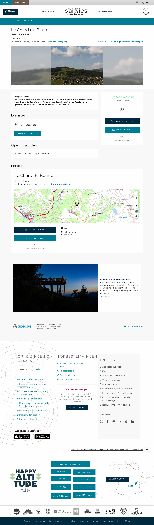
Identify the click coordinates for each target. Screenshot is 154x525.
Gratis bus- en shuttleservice (117, 375)
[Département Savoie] (48, 511)
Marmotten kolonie (70, 379)
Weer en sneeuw (111, 380)
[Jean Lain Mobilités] (136, 511)
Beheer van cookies (111, 521)
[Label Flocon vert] (76, 511)
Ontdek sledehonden (30, 398)
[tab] (24, 369)
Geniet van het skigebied (32, 379)
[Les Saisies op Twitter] (120, 422)
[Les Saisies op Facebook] (107, 422)
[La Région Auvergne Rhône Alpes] (62, 511)
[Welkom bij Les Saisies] (26, 480)
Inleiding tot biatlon (29, 415)
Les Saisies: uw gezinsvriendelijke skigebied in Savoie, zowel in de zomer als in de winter (107, 450)
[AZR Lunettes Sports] (110, 511)
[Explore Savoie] (16, 511)
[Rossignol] (123, 511)
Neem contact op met (89, 521)
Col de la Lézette (68, 375)
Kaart (105, 371)
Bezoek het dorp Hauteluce (33, 410)
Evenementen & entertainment (118, 393)
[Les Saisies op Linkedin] (132, 422)
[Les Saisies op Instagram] (101, 422)
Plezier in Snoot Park (30, 419)
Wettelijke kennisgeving (34, 521)
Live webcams (109, 384)
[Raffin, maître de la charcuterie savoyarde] (97, 511)
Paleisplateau (67, 370)
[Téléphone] (141, 2)
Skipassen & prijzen (112, 367)
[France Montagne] (28, 511)
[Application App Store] (22, 436)
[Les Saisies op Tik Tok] (126, 422)
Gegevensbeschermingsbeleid (62, 521)
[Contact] (135, 2)
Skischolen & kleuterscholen (117, 388)
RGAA (127, 521)
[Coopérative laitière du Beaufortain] (87, 511)
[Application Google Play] (42, 436)
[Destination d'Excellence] (38, 511)
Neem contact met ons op (116, 405)
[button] (148, 2)
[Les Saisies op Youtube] (114, 422)
